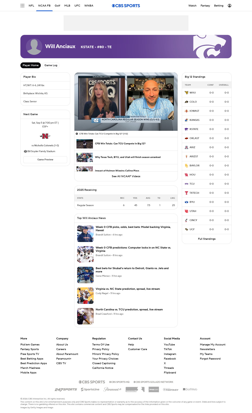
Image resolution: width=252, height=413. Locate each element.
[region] (126, 102)
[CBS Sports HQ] (119, 381)
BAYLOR (195, 165)
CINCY (193, 220)
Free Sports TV (29, 354)
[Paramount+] (113, 388)
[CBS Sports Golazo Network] (153, 381)
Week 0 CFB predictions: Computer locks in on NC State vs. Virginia (133, 249)
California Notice (102, 368)
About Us (62, 344)
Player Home (31, 65)
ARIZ (192, 147)
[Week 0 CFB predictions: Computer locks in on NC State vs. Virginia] (85, 254)
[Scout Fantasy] (171, 389)
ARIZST (194, 156)
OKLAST (194, 138)
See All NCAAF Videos (126, 176)
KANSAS (194, 120)
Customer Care (137, 349)
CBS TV (61, 363)
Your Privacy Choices (105, 358)
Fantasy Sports (29, 349)
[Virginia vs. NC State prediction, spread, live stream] (85, 295)
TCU (192, 183)
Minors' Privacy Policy (105, 354)
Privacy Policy (100, 349)
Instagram (170, 354)
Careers (61, 349)
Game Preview (45, 159)
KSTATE (194, 129)
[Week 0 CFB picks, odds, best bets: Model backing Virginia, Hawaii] (85, 233)
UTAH (193, 211)
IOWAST (194, 111)
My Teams (206, 354)
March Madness (30, 368)
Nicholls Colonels (43, 145)
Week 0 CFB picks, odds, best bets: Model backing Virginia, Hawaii (133, 228)
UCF (192, 229)
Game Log (50, 65)
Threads (169, 368)
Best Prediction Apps (33, 363)
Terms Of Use (100, 344)
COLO (193, 101)
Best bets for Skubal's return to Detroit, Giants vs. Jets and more (132, 270)
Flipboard (170, 372)
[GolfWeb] (190, 389)
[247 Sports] (66, 388)
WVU (193, 92)
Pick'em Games (29, 344)
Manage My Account (212, 344)
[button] (22, 5)
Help (131, 344)
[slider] (126, 121)
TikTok (168, 349)
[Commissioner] (135, 388)
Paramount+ (63, 358)
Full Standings (206, 239)
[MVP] (154, 388)
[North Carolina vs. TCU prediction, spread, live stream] (85, 316)
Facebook (170, 358)
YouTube (169, 344)
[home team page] (45, 136)
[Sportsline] (90, 389)
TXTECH (194, 193)
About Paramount (67, 354)
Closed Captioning (103, 363)
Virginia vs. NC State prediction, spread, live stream (128, 289)
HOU (192, 174)
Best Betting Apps (31, 358)
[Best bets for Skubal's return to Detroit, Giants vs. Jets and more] (85, 275)
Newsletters (207, 349)
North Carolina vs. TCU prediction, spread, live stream (129, 309)
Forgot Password (210, 358)
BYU (192, 202)
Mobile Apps (28, 372)
